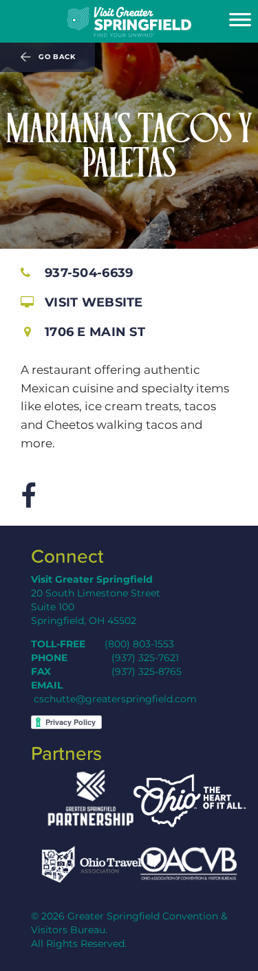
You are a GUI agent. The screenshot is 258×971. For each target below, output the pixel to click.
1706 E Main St (95, 331)
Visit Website (94, 302)
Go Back (57, 56)
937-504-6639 (89, 272)
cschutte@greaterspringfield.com (115, 699)
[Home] (129, 22)
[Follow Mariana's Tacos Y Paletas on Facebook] (28, 496)
